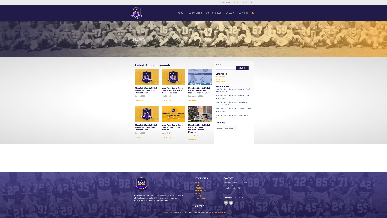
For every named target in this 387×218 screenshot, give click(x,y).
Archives (219, 129)
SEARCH (242, 68)
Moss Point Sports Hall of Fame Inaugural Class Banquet (172, 127)
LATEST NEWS (200, 199)
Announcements (221, 76)
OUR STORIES (199, 188)
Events (218, 79)
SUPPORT (198, 196)
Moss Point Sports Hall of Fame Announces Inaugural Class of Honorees (199, 128)
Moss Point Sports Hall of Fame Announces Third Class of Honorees (172, 90)
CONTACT (229, 178)
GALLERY (198, 193)
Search (218, 64)
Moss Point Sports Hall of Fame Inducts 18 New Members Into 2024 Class (199, 90)
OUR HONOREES (200, 191)
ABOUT (197, 185)
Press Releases (221, 82)
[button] (253, 13)
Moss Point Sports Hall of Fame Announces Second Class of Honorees (146, 127)
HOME (197, 183)
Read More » (139, 100)
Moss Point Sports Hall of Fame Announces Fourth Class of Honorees (146, 90)
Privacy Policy (220, 213)
